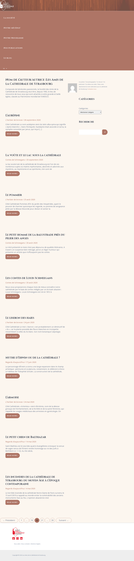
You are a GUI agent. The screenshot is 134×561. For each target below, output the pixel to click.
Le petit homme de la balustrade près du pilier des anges (35, 236)
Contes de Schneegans (15, 160)
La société (9, 18)
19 (32, 520)
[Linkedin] (21, 539)
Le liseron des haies (19, 318)
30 (52, 520)
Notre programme (14, 38)
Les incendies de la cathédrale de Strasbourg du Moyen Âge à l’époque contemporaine (32, 480)
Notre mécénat (12, 28)
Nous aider (17, 544)
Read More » (12, 133)
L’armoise (12, 397)
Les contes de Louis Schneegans (28, 278)
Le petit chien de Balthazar (25, 437)
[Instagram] (17, 539)
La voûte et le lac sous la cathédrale (33, 155)
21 (42, 520)
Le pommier (13, 195)
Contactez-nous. (92, 89)
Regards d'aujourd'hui (14, 362)
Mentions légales (35, 544)
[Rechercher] (105, 132)
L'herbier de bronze (14, 120)
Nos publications (13, 48)
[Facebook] (13, 539)
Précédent (9, 520)
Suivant (64, 520)
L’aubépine (12, 115)
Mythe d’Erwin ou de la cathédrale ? (32, 357)
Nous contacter (25, 544)
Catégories (83, 108)
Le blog (8, 58)
